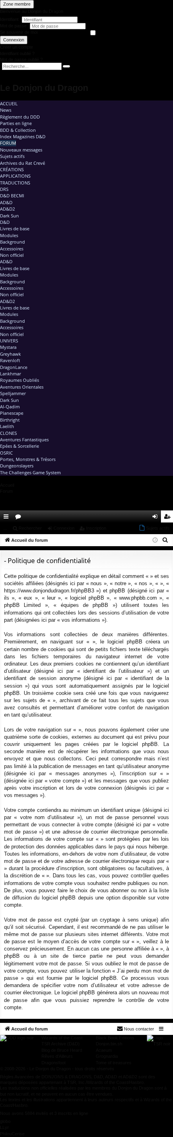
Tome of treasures (114, 1062)
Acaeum (104, 1050)
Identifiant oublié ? (17, 53)
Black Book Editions (115, 1037)
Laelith (7, 426)
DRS (4, 189)
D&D (5, 222)
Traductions (15, 183)
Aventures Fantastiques (24, 439)
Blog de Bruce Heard (61, 1050)
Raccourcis (7, 518)
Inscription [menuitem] (168, 518)
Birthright (10, 420)
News (5, 110)
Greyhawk (10, 354)
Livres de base (14, 228)
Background (12, 242)
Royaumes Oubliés (19, 380)
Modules (9, 235)
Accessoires (11, 249)
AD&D (6, 202)
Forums (19, 518)
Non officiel (12, 255)
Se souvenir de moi (18, 32)
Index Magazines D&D (22, 136)
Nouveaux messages (21, 150)
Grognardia (107, 1056)
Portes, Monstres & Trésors (28, 459)
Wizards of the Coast (61, 1037)
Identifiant (9, 19)
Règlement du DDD (20, 117)
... (5, 528)
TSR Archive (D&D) (60, 1043)
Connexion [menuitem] (156, 518)
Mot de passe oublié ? (21, 59)
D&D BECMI (12, 196)
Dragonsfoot (53, 1062)
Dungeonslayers (16, 466)
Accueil (9, 103)
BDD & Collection (18, 130)
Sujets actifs (12, 156)
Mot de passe (14, 25)
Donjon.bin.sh (109, 1043)
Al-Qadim (10, 407)
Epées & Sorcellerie (19, 446)
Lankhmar (10, 374)
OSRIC (6, 453)
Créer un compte (16, 47)
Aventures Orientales (21, 387)
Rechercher (30, 528)
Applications (15, 176)
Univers (9, 341)
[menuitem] (144, 516)
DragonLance (13, 367)
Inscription (96, 528)
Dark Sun (9, 216)
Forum (8, 143)
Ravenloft (10, 360)
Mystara (8, 347)
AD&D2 (7, 209)
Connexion (13, 39)
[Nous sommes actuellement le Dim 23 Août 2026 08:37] (155, 540)
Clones (8, 433)
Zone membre (17, 4)
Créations (12, 169)
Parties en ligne (16, 123)
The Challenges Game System (30, 472)
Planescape (11, 413)
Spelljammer (13, 393)
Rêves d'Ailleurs (57, 1056)
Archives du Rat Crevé (22, 163)
